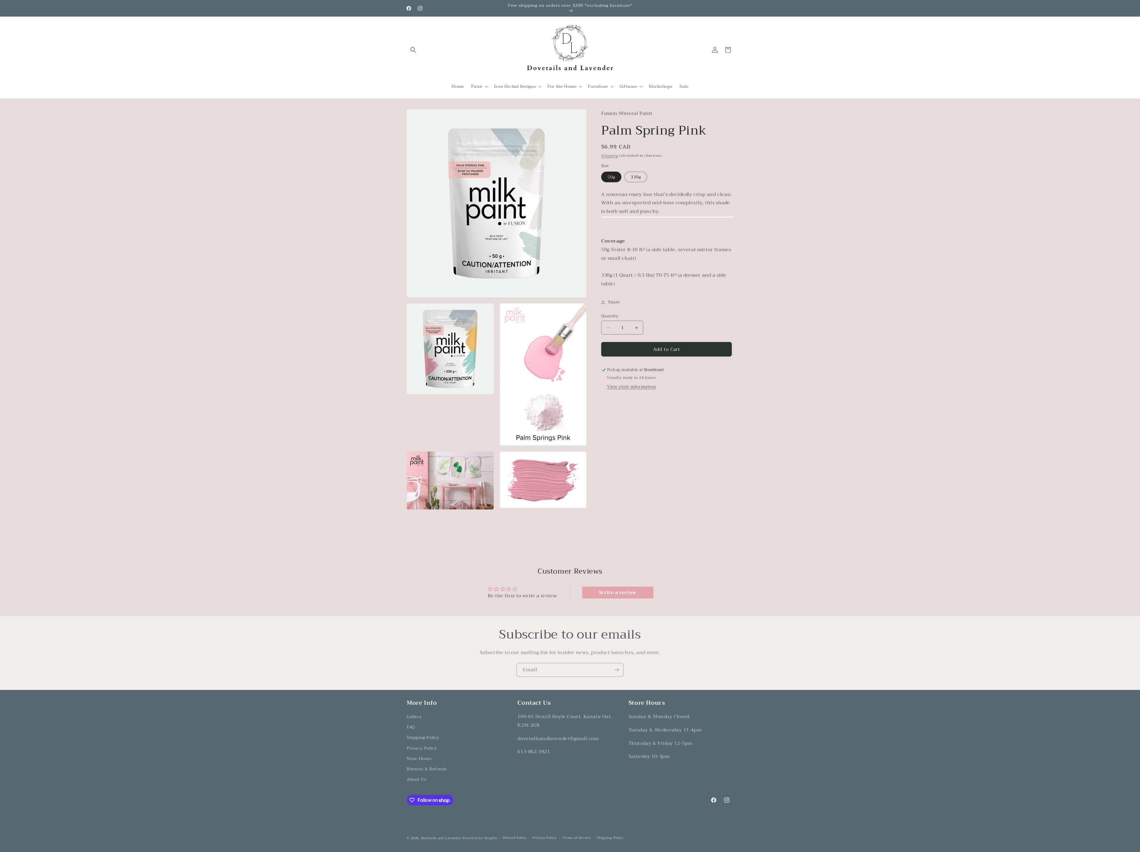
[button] (413, 49)
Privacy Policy (422, 748)
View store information (631, 386)
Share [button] (614, 302)
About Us (417, 779)
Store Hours (419, 758)
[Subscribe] (616, 670)
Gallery (414, 716)
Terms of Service (576, 838)
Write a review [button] (617, 592)
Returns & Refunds (427, 768)
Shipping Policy (423, 737)
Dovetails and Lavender (441, 838)
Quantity (609, 316)
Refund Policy (515, 838)
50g (611, 176)
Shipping (609, 156)
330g (636, 176)
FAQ (411, 727)
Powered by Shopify (480, 838)
